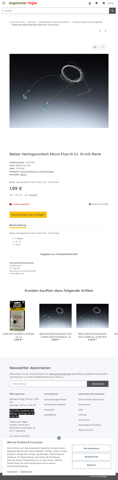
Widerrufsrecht (86, 430)
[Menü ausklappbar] (3, 2)
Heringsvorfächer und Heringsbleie (37, 171)
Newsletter (49, 409)
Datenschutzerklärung (60, 374)
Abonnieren (97, 383)
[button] (89, 3)
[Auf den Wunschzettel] (102, 47)
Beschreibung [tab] (17, 225)
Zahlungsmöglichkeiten (55, 399)
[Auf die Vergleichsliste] (95, 47)
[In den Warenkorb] (11, 40)
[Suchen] (112, 11)
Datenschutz (26, 471)
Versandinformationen (55, 404)
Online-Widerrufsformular (91, 399)
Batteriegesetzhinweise (90, 425)
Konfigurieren (91, 456)
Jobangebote (50, 414)
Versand (33, 195)
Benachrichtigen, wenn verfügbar (28, 214)
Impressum (12, 471)
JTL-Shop (103, 476)
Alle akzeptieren (91, 448)
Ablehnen (91, 465)
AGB (81, 409)
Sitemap (82, 414)
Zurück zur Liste (18, 22)
